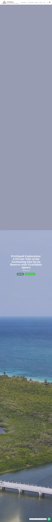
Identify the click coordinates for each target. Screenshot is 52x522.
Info (44, 2)
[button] (49, 519)
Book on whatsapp (30, 274)
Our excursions (23, 2)
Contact (40, 2)
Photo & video (31, 2)
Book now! (20, 274)
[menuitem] (49, 3)
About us (36, 2)
